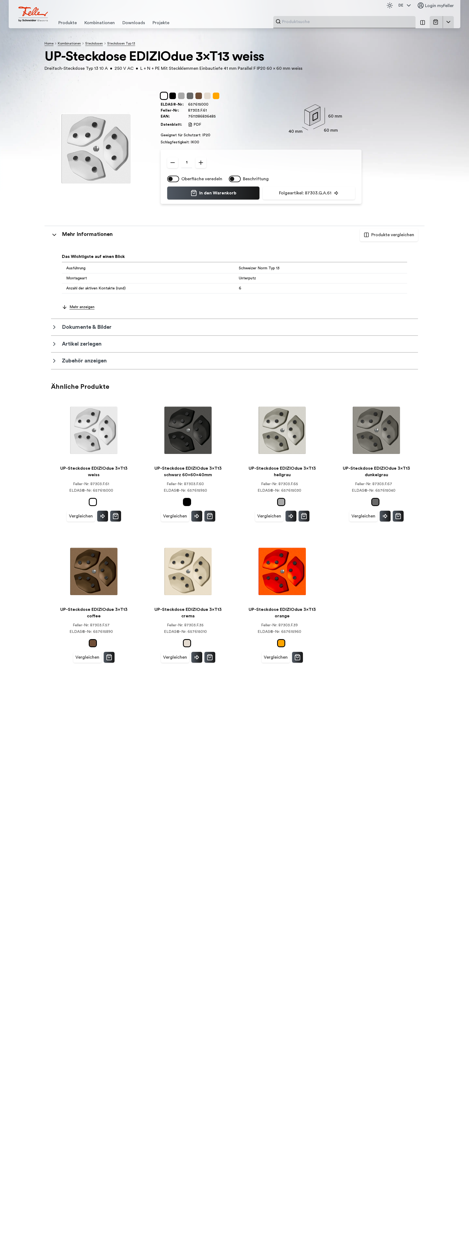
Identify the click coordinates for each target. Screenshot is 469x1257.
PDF (197, 125)
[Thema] (389, 5)
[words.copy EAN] (218, 116)
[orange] (217, 95)
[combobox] (347, 21)
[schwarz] (173, 95)
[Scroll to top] (453, 1241)
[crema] (208, 95)
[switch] (173, 179)
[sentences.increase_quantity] (200, 162)
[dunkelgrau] (191, 95)
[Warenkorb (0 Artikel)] (437, 22)
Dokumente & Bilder (87, 327)
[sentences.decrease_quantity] (172, 162)
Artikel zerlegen (82, 344)
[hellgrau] (182, 95)
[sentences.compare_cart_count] (422, 22)
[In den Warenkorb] (115, 516)
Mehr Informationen (87, 234)
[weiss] (165, 95)
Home (49, 43)
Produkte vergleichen (392, 235)
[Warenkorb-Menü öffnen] (448, 22)
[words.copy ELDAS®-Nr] (211, 104)
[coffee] (199, 95)
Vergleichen (81, 516)
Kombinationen (69, 43)
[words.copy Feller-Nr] (209, 110)
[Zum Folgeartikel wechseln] (102, 516)
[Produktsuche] (278, 21)
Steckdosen (94, 43)
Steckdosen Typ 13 (121, 43)
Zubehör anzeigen (84, 361)
